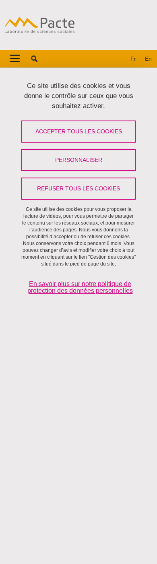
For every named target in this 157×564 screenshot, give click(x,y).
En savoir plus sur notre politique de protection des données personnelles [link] (80, 287)
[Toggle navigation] (15, 58)
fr (133, 58)
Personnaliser (78, 160)
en (148, 58)
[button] (34, 58)
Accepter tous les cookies (78, 131)
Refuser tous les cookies (78, 188)
